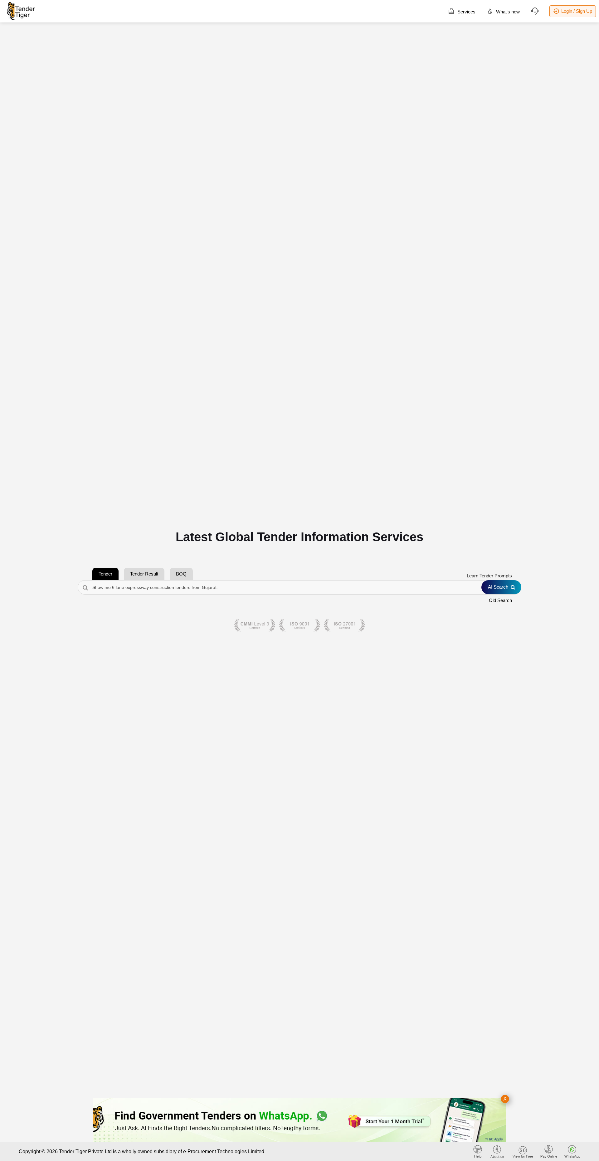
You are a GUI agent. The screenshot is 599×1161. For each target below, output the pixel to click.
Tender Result (144, 573)
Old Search (500, 600)
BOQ (181, 573)
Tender (105, 573)
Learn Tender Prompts (489, 575)
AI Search (498, 587)
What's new (507, 11)
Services (465, 11)
